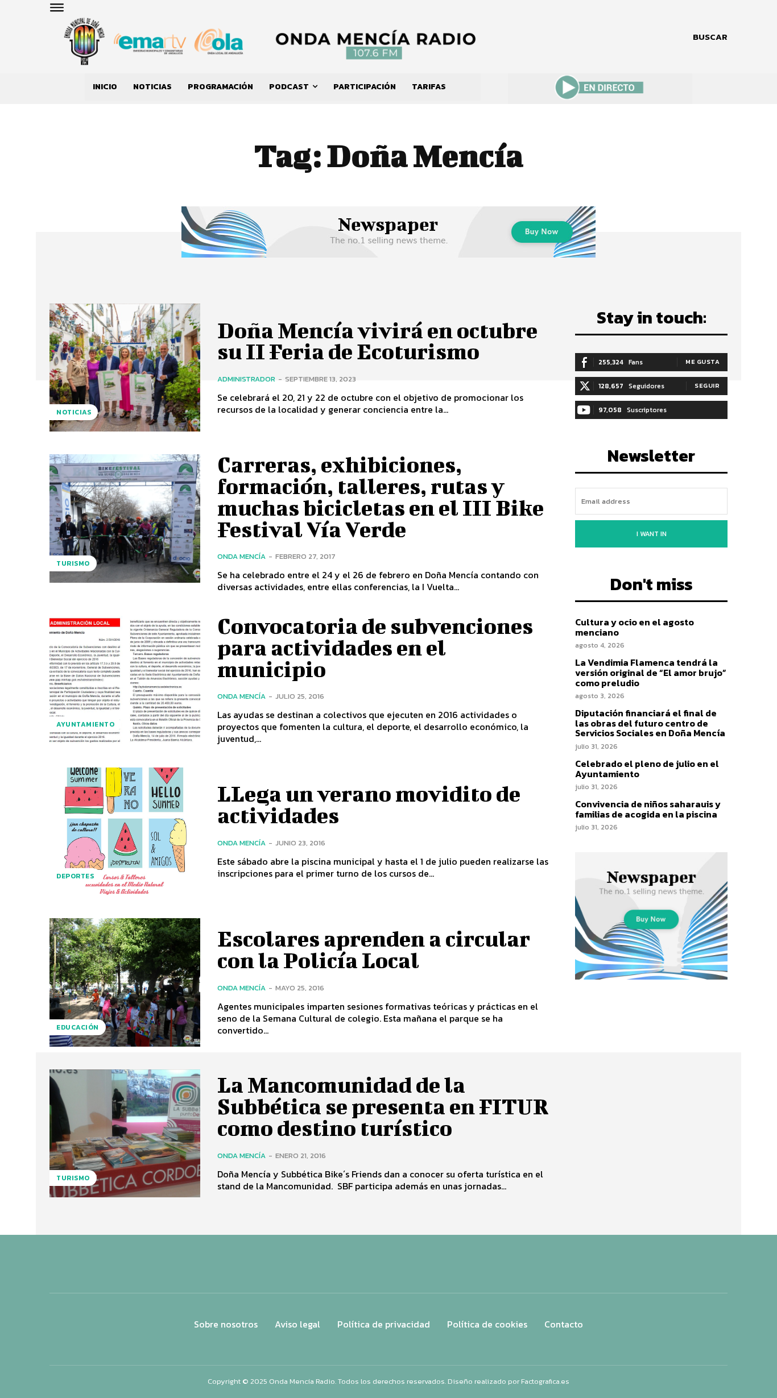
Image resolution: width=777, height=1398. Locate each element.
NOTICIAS (73, 412)
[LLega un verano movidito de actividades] (124, 831)
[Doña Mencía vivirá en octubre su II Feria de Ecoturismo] (124, 368)
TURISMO (73, 563)
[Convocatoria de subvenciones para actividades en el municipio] (124, 680)
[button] (710, 37)
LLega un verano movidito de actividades (368, 804)
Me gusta (702, 361)
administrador (246, 379)
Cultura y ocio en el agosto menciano (634, 627)
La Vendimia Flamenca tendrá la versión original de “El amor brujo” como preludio (650, 672)
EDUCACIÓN (77, 1027)
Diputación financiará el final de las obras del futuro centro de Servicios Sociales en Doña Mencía (650, 723)
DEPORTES (75, 876)
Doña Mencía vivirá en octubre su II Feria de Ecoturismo (377, 341)
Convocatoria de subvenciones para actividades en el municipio (375, 647)
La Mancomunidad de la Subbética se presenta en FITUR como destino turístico (383, 1106)
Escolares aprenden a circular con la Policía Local (373, 949)
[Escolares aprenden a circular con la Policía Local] (124, 982)
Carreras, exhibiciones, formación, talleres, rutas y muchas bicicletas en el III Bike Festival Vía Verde (380, 496)
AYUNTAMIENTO (85, 724)
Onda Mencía (241, 556)
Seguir (707, 385)
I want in (652, 534)
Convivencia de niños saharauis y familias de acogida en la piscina (648, 809)
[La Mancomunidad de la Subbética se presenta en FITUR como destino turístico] (124, 1133)
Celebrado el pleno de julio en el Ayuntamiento (647, 769)
